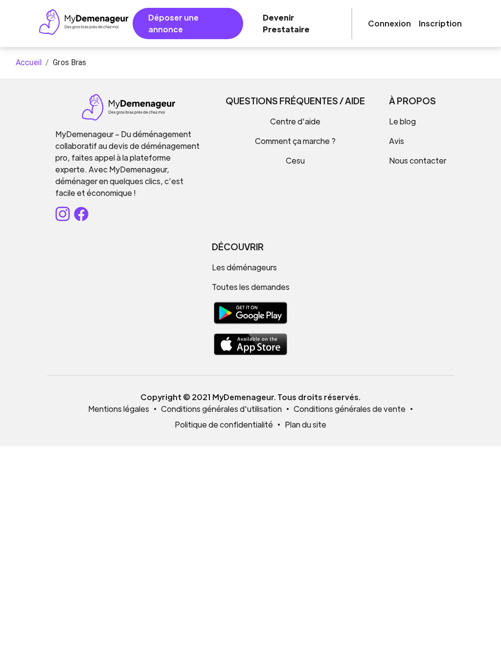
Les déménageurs (244, 267)
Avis (396, 141)
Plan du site (305, 424)
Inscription (440, 23)
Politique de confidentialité (224, 424)
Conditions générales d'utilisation (221, 409)
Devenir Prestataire (286, 23)
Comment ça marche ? (295, 141)
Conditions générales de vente (350, 409)
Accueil (29, 62)
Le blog (402, 121)
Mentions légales (118, 409)
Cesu (295, 160)
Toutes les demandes (251, 287)
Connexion (389, 23)
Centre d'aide (295, 121)
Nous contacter (417, 160)
